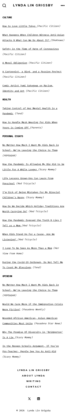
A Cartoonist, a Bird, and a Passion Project (32, 71)
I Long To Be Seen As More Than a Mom (27, 248)
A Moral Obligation (14, 62)
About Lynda (33, 375)
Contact (34, 386)
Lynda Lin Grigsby (33, 370)
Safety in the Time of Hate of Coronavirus (30, 48)
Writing (33, 381)
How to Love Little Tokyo (19, 26)
